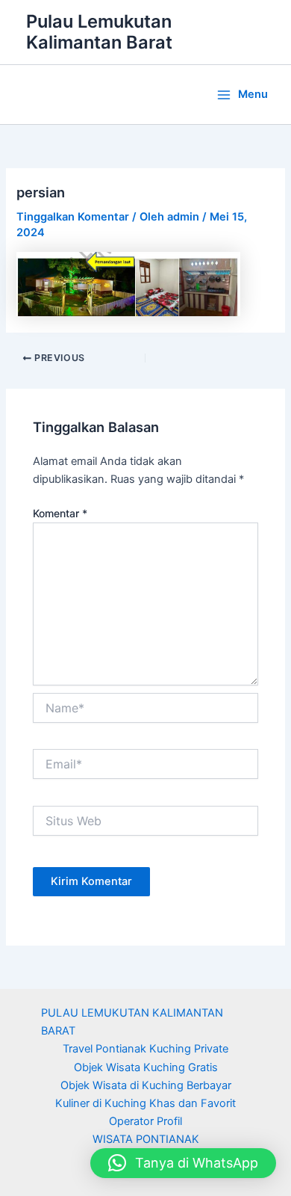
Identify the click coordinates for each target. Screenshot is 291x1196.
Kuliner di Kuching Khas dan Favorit (145, 1103)
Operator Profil (145, 1121)
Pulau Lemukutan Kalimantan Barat (99, 31)
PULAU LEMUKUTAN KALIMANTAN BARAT (132, 1022)
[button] (183, 1163)
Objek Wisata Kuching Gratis (146, 1067)
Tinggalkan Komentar (72, 217)
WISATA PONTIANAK (146, 1139)
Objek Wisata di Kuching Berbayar (145, 1085)
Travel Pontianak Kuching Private (145, 1048)
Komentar (60, 513)
